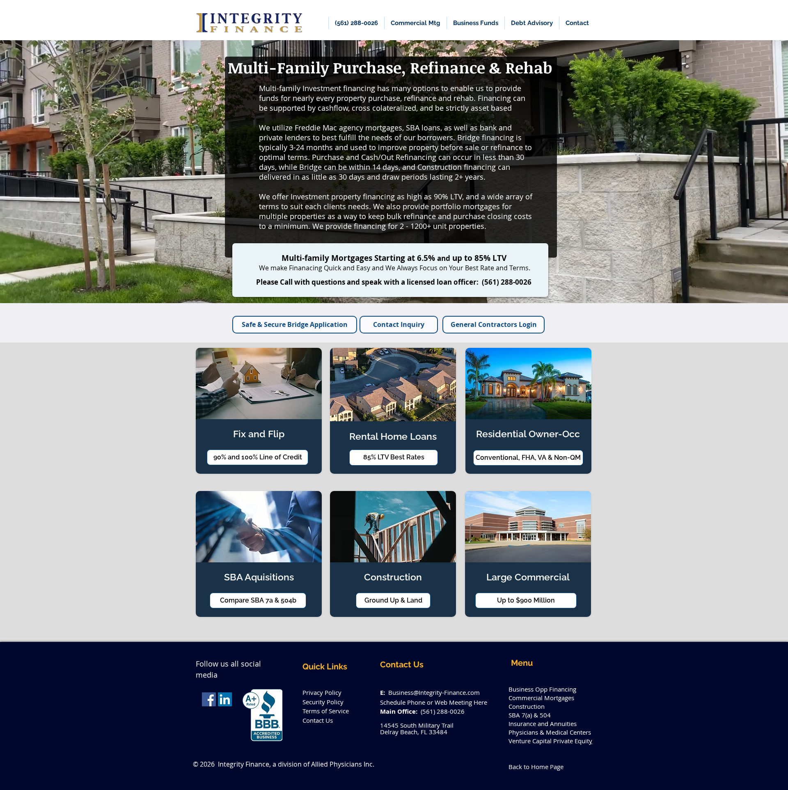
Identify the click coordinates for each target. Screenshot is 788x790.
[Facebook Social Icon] (209, 699)
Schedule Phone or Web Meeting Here (433, 702)
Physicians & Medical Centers (550, 732)
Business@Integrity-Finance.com (434, 692)
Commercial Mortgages (541, 698)
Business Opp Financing (542, 689)
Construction (527, 706)
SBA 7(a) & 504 (530, 715)
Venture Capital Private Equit (549, 741)
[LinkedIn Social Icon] (225, 699)
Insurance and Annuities (543, 723)
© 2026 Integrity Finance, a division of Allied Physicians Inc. (283, 764)
